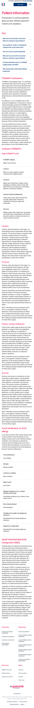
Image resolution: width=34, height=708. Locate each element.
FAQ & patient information (5, 644)
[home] (3, 4)
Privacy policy (23, 701)
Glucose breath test (23, 631)
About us (20, 670)
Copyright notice (14, 704)
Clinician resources (7, 676)
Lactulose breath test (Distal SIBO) (24, 660)
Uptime (22, 704)
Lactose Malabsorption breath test (24, 640)
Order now (21, 680)
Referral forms (6, 673)
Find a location (22, 673)
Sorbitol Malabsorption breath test (24, 655)
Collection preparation (8, 636)
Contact (20, 676)
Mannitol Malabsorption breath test (25, 650)
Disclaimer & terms (12, 701)
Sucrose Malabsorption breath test (25, 645)
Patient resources (7, 670)
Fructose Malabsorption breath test (25, 635)
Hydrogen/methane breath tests (7, 632)
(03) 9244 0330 (28, 1)
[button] (30, 4)
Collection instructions (8, 640)
